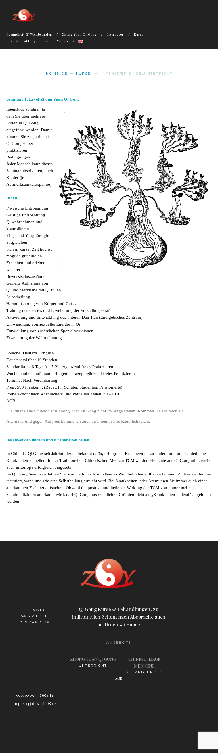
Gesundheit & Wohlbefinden (29, 34)
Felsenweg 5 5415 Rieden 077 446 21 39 (34, 616)
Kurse (138, 34)
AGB (10, 401)
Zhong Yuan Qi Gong (79, 34)
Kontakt (23, 41)
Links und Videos (54, 41)
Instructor (115, 34)
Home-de (57, 73)
